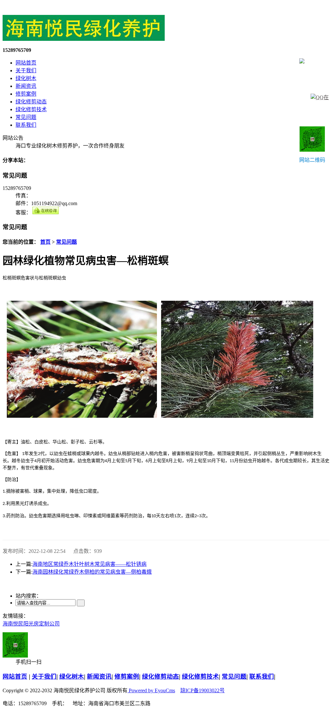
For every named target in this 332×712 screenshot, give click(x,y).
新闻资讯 (26, 86)
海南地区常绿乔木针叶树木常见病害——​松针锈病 (89, 564)
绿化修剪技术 (31, 109)
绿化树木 (26, 78)
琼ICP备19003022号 (202, 690)
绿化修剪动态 (31, 101)
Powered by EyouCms (151, 690)
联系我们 (26, 125)
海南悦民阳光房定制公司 (31, 623)
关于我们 (26, 70)
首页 (45, 242)
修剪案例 (26, 94)
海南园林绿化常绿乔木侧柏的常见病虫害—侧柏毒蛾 (92, 572)
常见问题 (26, 117)
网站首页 (26, 62)
